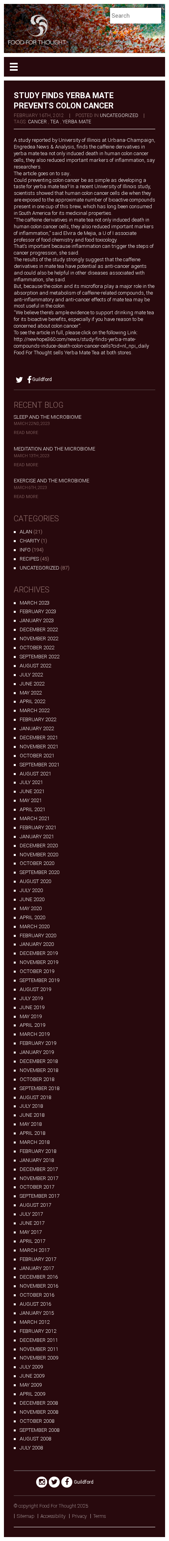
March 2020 (35, 926)
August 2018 (35, 1097)
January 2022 (37, 728)
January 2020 (37, 944)
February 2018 (38, 1151)
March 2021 (35, 818)
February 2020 (38, 935)
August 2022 (35, 666)
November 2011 (39, 1349)
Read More (26, 432)
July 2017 (31, 1214)
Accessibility (53, 1516)
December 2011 (39, 1340)
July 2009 (31, 1367)
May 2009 (31, 1385)
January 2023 (37, 620)
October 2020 (37, 863)
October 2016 (37, 1295)
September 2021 (39, 765)
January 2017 (37, 1268)
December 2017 (39, 1169)
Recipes (29, 559)
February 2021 (38, 827)
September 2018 (39, 1088)
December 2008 (39, 1403)
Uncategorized (119, 115)
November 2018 (39, 1070)
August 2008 (35, 1439)
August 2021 (35, 774)
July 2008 (31, 1448)
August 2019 (35, 989)
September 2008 (39, 1430)
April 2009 (32, 1394)
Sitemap (25, 1516)
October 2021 (37, 756)
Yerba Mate (76, 122)
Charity (30, 541)
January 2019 (37, 1052)
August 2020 (35, 881)
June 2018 (32, 1115)
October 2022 (37, 647)
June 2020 (32, 899)
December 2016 (39, 1277)
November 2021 (39, 746)
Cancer (37, 122)
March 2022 (35, 710)
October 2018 (37, 1079)
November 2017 (39, 1178)
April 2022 (32, 701)
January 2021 (37, 836)
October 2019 (37, 971)
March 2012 (35, 1322)
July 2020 (31, 890)
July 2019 (31, 998)
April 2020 (32, 917)
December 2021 (39, 737)
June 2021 (32, 791)
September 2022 (39, 657)
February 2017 (38, 1259)
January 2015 (37, 1313)
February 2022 (38, 719)
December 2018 (39, 1061)
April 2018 (32, 1133)
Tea (54, 122)
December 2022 (39, 629)
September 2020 (39, 872)
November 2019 (39, 962)
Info (25, 550)
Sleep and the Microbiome (47, 417)
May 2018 (31, 1124)
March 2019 (35, 1034)
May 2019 (31, 1016)
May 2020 (31, 908)
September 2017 (39, 1196)
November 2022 (39, 638)
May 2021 (31, 800)
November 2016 (39, 1286)
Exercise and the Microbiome (51, 481)
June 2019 (32, 1007)
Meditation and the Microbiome (54, 449)
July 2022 (31, 675)
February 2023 (38, 611)
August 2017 (35, 1205)
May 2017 (31, 1232)
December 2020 (39, 845)
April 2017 (32, 1241)
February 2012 (38, 1331)
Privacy (79, 1516)
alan (26, 532)
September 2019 (39, 980)
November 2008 (39, 1412)
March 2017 (35, 1250)
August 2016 (35, 1304)
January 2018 (37, 1160)
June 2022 (32, 684)
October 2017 (37, 1187)
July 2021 (31, 782)
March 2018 (35, 1142)
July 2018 (31, 1106)
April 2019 (32, 1025)
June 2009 (32, 1376)
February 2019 (38, 1043)
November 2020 (39, 855)
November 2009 (39, 1358)
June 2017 (32, 1223)
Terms (99, 1516)
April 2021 (32, 809)
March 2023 (35, 603)
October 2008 (37, 1421)
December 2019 (39, 953)
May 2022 (31, 693)
